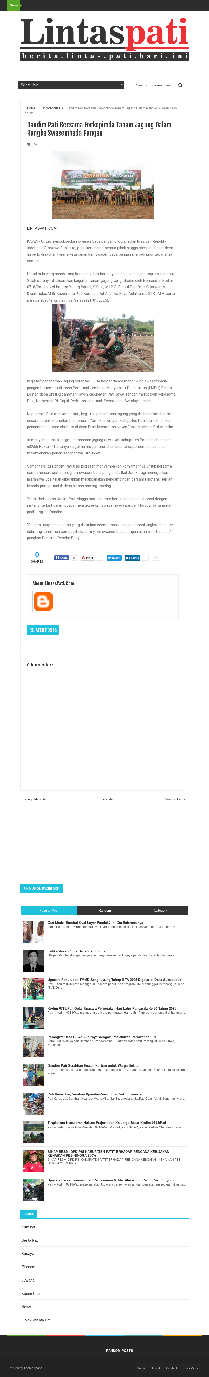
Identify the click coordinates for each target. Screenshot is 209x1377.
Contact (171, 1368)
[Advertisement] (104, 843)
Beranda (106, 799)
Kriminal (28, 1227)
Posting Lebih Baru (34, 799)
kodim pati (30, 1293)
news (26, 1306)
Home (141, 1368)
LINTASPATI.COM (42, 228)
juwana (27, 1280)
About (156, 1368)
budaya (27, 1253)
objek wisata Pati (36, 1320)
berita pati (29, 1240)
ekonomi (28, 1267)
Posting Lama (175, 799)
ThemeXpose (33, 1368)
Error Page (190, 1368)
